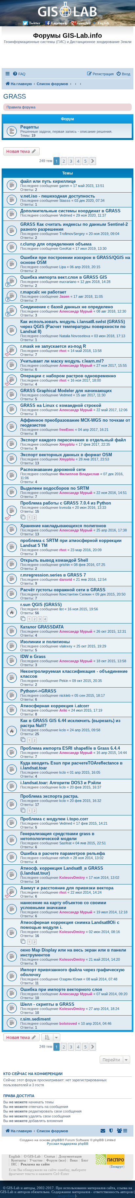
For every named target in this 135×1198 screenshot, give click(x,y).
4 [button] (78, 161)
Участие (36, 1160)
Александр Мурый (75, 311)
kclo (62, 730)
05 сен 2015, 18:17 (89, 695)
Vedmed (65, 215)
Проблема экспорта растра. (49, 796)
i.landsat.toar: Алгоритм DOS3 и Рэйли (60, 782)
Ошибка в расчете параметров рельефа (62, 853)
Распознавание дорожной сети (53, 469)
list (61, 609)
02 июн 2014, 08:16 (104, 932)
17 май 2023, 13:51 (88, 186)
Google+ (84, 23)
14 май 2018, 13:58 (86, 351)
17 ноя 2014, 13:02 (104, 878)
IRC (14, 1164)
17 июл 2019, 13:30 (90, 248)
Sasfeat (65, 843)
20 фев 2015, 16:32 (85, 801)
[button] (92, 161)
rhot (63, 351)
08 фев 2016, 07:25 (89, 565)
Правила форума (21, 107)
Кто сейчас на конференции (33, 1074)
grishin (64, 565)
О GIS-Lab (32, 1156)
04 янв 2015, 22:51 (90, 843)
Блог (84, 1160)
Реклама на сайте (35, 1164)
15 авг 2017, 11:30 (91, 395)
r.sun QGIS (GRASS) (41, 604)
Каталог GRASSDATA (42, 626)
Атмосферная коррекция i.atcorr (54, 705)
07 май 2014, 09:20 (111, 994)
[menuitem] (19, 74)
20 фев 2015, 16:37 (85, 787)
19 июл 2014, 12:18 (111, 912)
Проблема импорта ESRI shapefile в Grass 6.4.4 (70, 748)
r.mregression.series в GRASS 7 (53, 575)
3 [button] (71, 161)
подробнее (66, 1196)
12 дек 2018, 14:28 (95, 282)
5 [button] (85, 161)
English (103, 23)
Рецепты (29, 127)
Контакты (18, 1160)
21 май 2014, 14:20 (104, 959)
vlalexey (65, 646)
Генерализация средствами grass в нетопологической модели (57, 836)
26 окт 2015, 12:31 (111, 631)
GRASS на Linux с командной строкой (60, 405)
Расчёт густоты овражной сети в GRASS (63, 589)
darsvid (65, 579)
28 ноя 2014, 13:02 (88, 858)
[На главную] (67, 9)
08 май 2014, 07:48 (101, 979)
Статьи (49, 1156)
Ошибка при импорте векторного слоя (61, 989)
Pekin (63, 681)
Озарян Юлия (70, 979)
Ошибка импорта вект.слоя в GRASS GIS (63, 277)
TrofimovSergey (72, 234)
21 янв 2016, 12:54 (91, 579)
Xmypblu (67, 444)
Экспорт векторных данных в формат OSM (66, 454)
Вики (74, 1160)
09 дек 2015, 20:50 (110, 594)
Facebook (59, 23)
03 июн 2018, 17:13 (109, 336)
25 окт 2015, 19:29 (91, 646)
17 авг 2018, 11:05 (88, 296)
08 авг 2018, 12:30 (111, 311)
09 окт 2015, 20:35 (87, 681)
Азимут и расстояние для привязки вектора (66, 887)
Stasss (64, 200)
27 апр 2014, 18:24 (104, 1009)
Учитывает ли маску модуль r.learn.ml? (62, 361)
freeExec (66, 430)
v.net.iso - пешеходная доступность (57, 196)
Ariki (63, 710)
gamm (64, 186)
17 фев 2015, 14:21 (91, 823)
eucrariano (67, 282)
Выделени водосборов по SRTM (54, 488)
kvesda (65, 507)
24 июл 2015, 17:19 (86, 710)
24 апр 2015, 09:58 (85, 730)
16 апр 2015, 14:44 (111, 753)
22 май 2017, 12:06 (111, 410)
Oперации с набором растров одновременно (68, 375)
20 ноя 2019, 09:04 (104, 234)
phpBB (56, 1140)
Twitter (34, 23)
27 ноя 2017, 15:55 (111, 365)
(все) (62, 1160)
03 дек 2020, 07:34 (89, 200)
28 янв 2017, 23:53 (94, 459)
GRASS (14, 96)
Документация (70, 1156)
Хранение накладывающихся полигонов (63, 525)
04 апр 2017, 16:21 (93, 430)
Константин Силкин (75, 594)
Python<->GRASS (38, 691)
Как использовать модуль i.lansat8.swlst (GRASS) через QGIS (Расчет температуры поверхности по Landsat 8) (72, 326)
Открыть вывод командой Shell (54, 560)
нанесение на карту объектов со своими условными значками (63, 905)
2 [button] (64, 161)
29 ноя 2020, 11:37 (91, 215)
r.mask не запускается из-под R (53, 346)
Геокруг (117, 1166)
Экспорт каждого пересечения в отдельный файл (73, 439)
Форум (51, 1160)
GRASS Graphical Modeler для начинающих (66, 390)
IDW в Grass (33, 656)
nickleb (64, 695)
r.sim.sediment (35, 1019)
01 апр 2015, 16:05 (85, 772)
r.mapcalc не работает (43, 292)
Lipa (62, 267)
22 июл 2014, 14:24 (86, 892)
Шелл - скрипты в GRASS (47, 1004)
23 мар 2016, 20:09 (86, 550)
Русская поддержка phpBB (67, 1143)
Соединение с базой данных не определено (66, 306)
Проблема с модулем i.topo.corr (54, 818)
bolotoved (68, 1023)
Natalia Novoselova (74, 336)
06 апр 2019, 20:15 (85, 267)
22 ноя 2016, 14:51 (111, 493)
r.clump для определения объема (55, 244)
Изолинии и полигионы (45, 641)
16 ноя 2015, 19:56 (83, 609)
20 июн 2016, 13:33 (90, 507)
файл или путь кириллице (48, 181)
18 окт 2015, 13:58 (111, 661)
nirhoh (64, 858)
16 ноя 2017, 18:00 (85, 380)
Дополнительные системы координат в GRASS (70, 210)
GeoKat (65, 248)
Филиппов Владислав (79, 474)
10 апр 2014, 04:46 (96, 1023)
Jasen (64, 296)
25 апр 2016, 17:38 (111, 530)
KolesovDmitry (72, 878)
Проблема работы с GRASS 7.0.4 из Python (65, 503)
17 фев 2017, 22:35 (94, 444)
